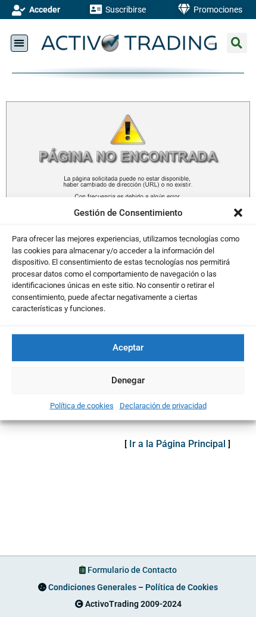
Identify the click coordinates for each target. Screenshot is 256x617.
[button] (238, 213)
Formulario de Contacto (132, 570)
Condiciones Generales (92, 587)
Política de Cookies (181, 587)
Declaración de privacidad (163, 405)
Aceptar (128, 347)
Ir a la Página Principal (177, 443)
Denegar (128, 380)
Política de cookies (82, 405)
